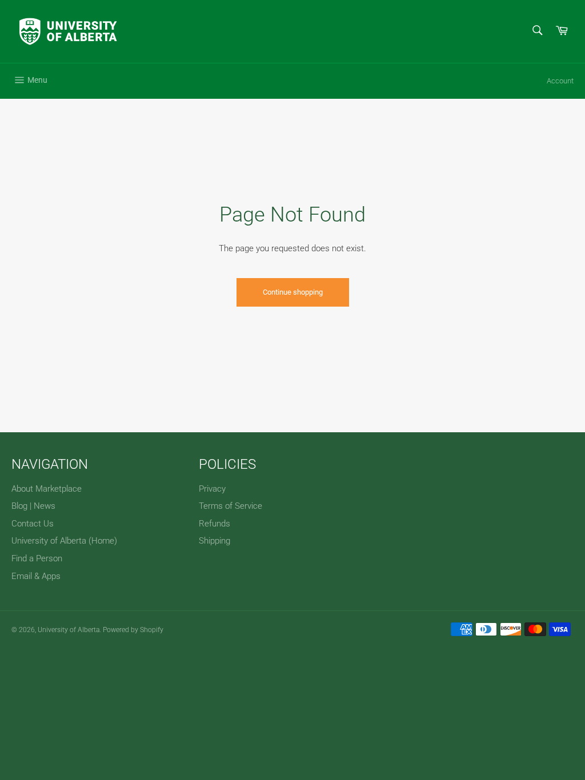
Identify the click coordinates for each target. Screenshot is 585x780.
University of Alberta (68, 630)
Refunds (214, 523)
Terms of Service (230, 506)
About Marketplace (46, 489)
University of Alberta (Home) (64, 541)
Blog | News (33, 506)
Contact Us (32, 523)
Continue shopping (293, 292)
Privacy (212, 489)
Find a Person (36, 558)
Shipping (214, 541)
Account (560, 81)
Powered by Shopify (133, 630)
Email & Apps (36, 576)
